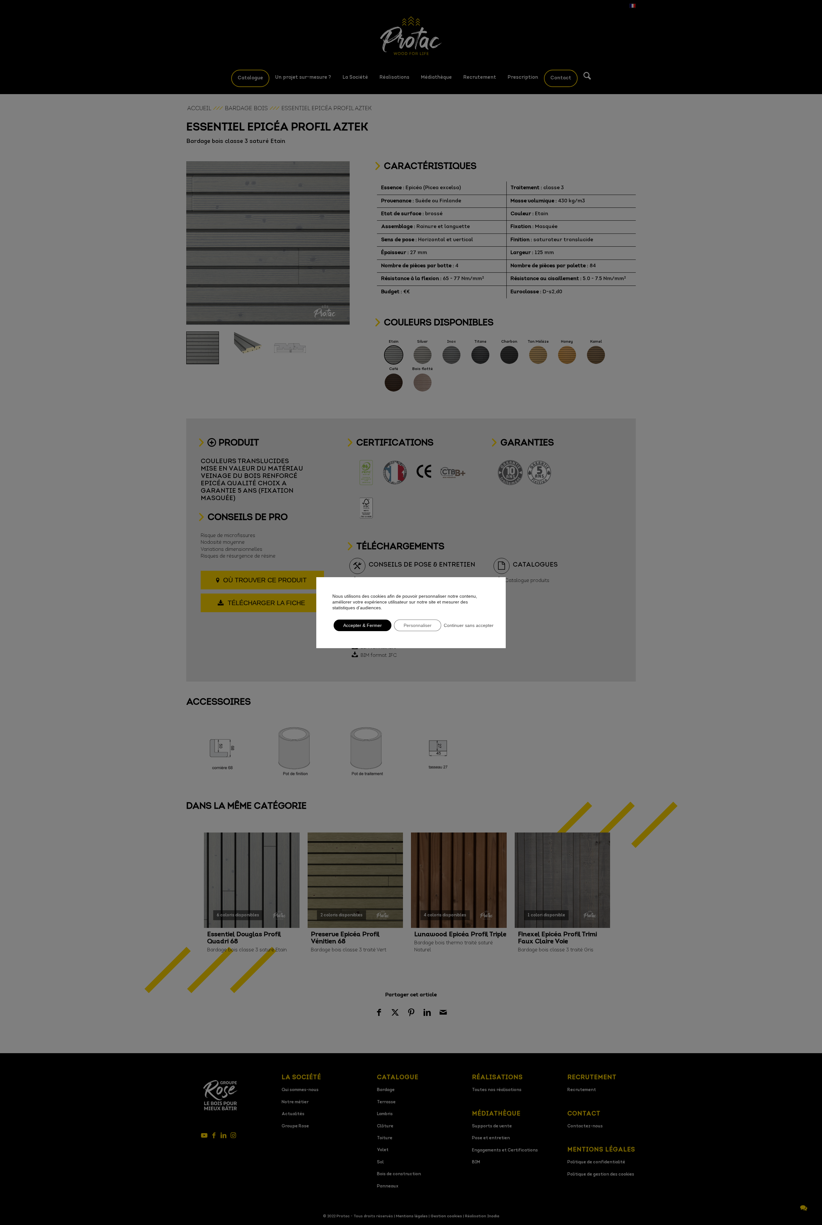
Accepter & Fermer (362, 625)
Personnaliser (418, 625)
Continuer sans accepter (469, 625)
